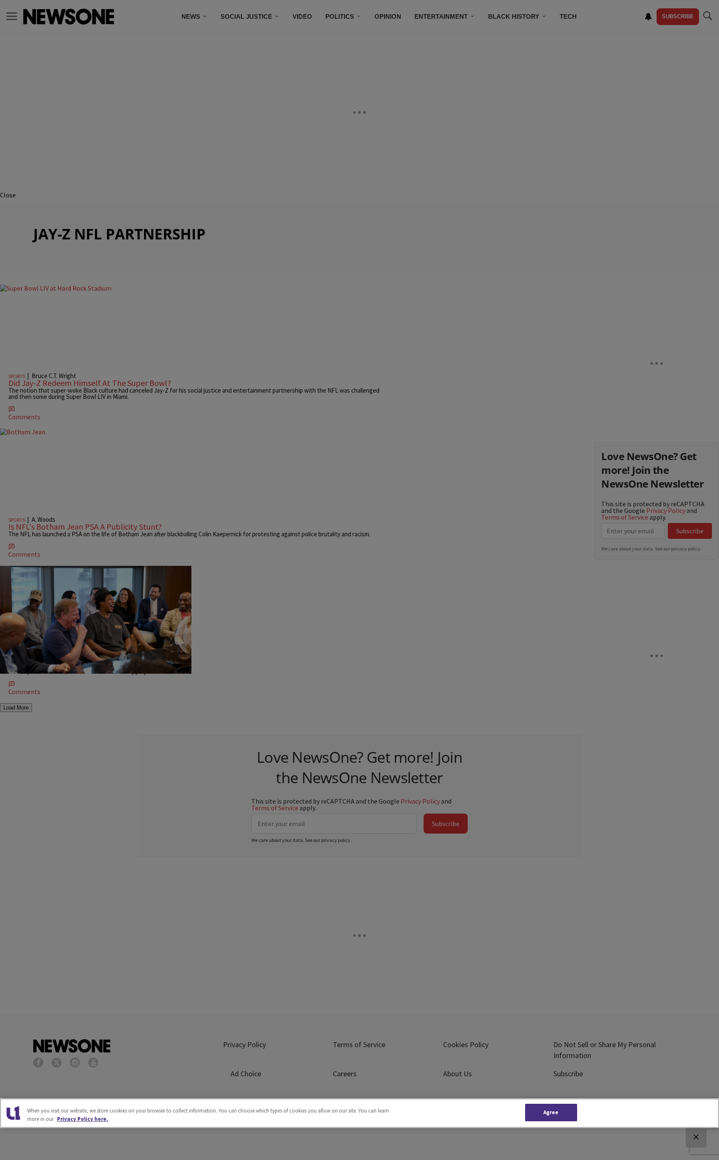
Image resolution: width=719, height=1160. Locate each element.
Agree (551, 1112)
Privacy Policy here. (82, 1119)
